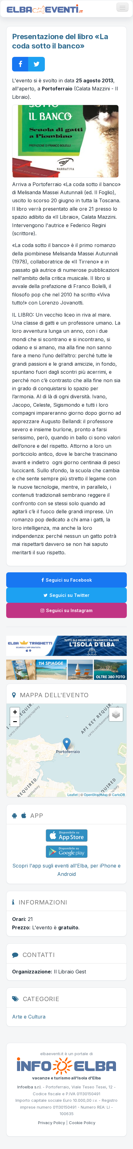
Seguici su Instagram (69, 610)
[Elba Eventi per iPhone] (67, 835)
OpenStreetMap (96, 794)
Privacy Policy (51, 1122)
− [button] (15, 722)
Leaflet (72, 794)
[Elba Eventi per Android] (67, 851)
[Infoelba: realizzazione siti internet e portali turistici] (66, 1065)
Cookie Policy (82, 1122)
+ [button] (15, 712)
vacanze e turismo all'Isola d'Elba (66, 1077)
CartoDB (118, 794)
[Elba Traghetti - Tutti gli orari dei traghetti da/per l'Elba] (66, 645)
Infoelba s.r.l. (29, 1086)
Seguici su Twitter (69, 595)
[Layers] (116, 714)
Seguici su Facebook (69, 580)
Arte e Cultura (28, 1017)
